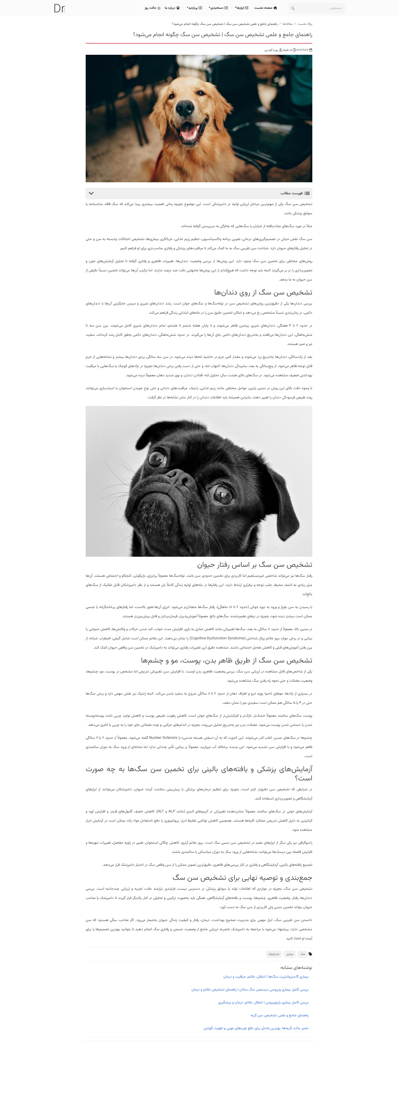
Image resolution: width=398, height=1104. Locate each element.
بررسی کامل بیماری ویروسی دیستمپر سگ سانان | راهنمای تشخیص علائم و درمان (250, 990)
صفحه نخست (263, 8)
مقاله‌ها (288, 24)
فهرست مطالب (292, 193)
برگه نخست (305, 24)
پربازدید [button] (193, 8)
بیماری (290, 954)
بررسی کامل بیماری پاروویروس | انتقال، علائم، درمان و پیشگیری (263, 1002)
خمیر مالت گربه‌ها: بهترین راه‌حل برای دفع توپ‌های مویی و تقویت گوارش (256, 1028)
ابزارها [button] (241, 8)
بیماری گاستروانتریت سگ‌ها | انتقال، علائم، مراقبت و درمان (266, 977)
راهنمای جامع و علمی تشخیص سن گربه (280, 1015)
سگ (303, 954)
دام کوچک (273, 954)
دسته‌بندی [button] (217, 8)
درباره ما (170, 8)
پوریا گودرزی (271, 50)
